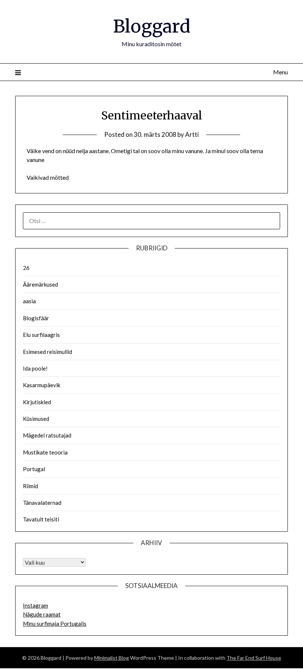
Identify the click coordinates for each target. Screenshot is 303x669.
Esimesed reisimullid (47, 351)
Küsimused (36, 418)
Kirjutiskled (37, 402)
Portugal (34, 469)
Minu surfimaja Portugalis (54, 623)
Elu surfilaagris (41, 334)
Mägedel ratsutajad (47, 435)
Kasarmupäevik (41, 385)
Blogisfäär (36, 318)
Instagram (35, 605)
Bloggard (151, 26)
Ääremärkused (40, 284)
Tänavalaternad (42, 502)
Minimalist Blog (111, 658)
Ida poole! (35, 368)
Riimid (30, 486)
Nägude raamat (42, 614)
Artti (192, 134)
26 (26, 267)
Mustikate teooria (45, 452)
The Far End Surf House (254, 658)
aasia (29, 301)
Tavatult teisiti (41, 519)
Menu (280, 71)
